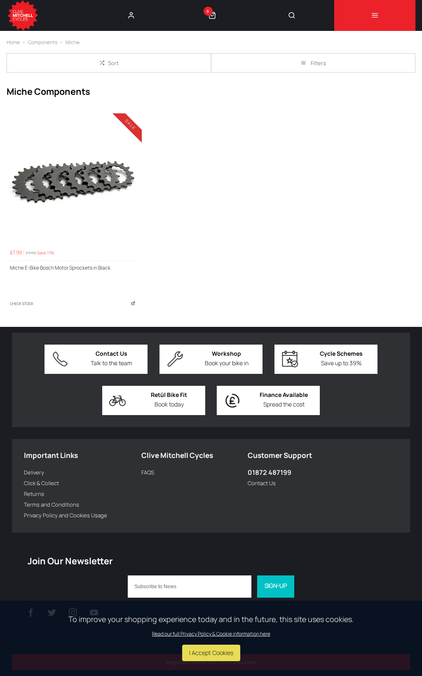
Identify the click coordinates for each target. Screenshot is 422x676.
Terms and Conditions (51, 504)
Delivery (34, 472)
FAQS (147, 472)
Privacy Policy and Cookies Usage (65, 515)
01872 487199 (269, 472)
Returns (34, 494)
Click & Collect (41, 483)
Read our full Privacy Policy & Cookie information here (211, 633)
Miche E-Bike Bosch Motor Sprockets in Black (60, 267)
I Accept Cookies (211, 653)
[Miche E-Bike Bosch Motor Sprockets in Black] (72, 182)
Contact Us (262, 483)
